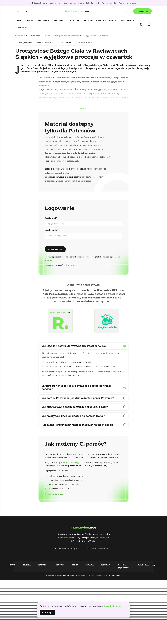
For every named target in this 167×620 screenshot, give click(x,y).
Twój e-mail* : (51, 218)
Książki (113, 20)
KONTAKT (105, 565)
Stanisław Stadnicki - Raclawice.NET (73, 576)
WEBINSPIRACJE (116, 576)
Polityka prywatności (124, 566)
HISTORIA (59, 565)
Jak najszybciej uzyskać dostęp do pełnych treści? (73, 416)
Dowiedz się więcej (127, 3)
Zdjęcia (88, 20)
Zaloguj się (143, 11)
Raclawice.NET (21, 36)
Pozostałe (127, 20)
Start (20, 20)
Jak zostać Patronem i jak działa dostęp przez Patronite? (78, 398)
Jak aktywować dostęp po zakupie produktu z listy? (75, 407)
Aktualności (35, 36)
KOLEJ (75, 565)
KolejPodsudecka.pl (147, 565)
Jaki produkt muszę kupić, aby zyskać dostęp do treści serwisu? (76, 387)
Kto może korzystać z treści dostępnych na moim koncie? (78, 425)
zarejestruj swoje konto (71, 168)
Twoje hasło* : (52, 230)
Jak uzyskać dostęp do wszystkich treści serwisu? (74, 346)
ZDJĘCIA (27, 565)
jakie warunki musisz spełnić (67, 177)
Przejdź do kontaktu (54, 494)
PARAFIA (89, 565)
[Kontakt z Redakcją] (70, 462)
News (30, 20)
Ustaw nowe (69, 265)
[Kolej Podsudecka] (149, 24)
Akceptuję (46, 612)
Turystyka (73, 20)
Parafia (100, 20)
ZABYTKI (42, 565)
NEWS (12, 565)
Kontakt (22, 28)
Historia (58, 20)
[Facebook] (141, 24)
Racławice (43, 20)
